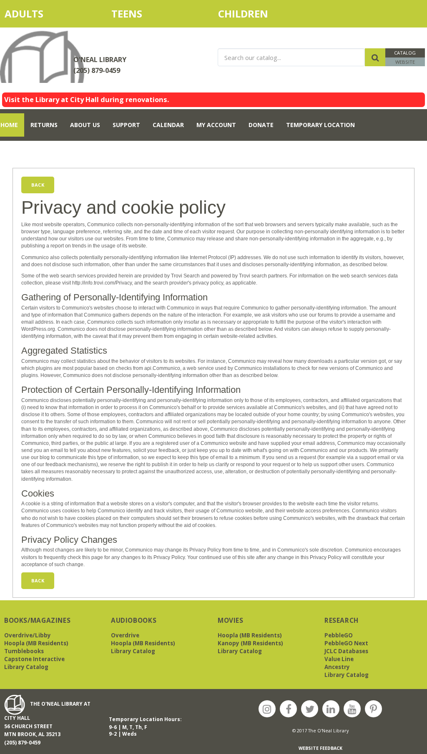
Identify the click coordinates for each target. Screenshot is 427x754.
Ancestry (337, 667)
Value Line (339, 659)
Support (126, 125)
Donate (261, 125)
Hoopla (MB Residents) (36, 643)
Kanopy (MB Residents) (250, 643)
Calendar (168, 125)
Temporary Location (320, 125)
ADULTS (39, 13)
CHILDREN (252, 13)
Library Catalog (26, 667)
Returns (44, 125)
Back (37, 185)
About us (85, 125)
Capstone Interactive (34, 659)
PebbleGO (338, 635)
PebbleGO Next (346, 643)
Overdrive (125, 635)
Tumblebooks (24, 651)
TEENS (126, 13)
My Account (216, 125)
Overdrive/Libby (27, 635)
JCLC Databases (346, 651)
